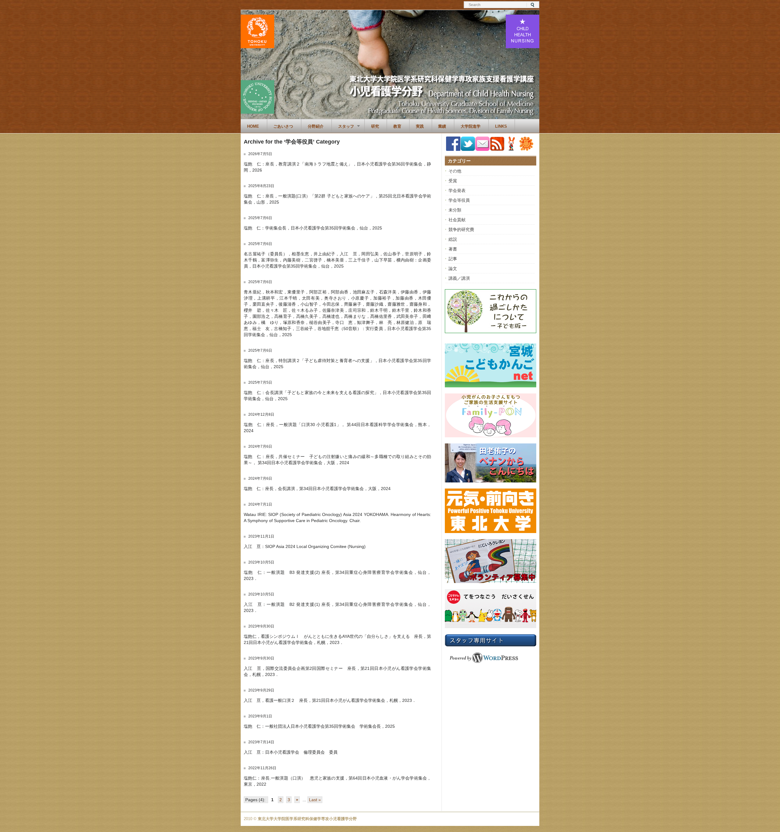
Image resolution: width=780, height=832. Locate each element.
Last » (315, 799)
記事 (452, 258)
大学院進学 (470, 126)
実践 (420, 126)
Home (253, 126)
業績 (442, 126)
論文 (452, 268)
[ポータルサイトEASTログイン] (512, 149)
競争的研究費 (461, 229)
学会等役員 (459, 200)
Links (501, 126)
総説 (452, 239)
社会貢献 (457, 219)
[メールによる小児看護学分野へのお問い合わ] (482, 149)
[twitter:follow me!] (468, 149)
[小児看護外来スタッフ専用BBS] (526, 149)
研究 (375, 126)
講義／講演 (459, 278)
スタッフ (343, 126)
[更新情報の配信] (497, 149)
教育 (397, 126)
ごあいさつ (283, 126)
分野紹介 (316, 126)
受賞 (452, 180)
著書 (452, 249)
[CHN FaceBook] (453, 149)
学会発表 (457, 190)
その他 (454, 171)
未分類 (454, 210)
